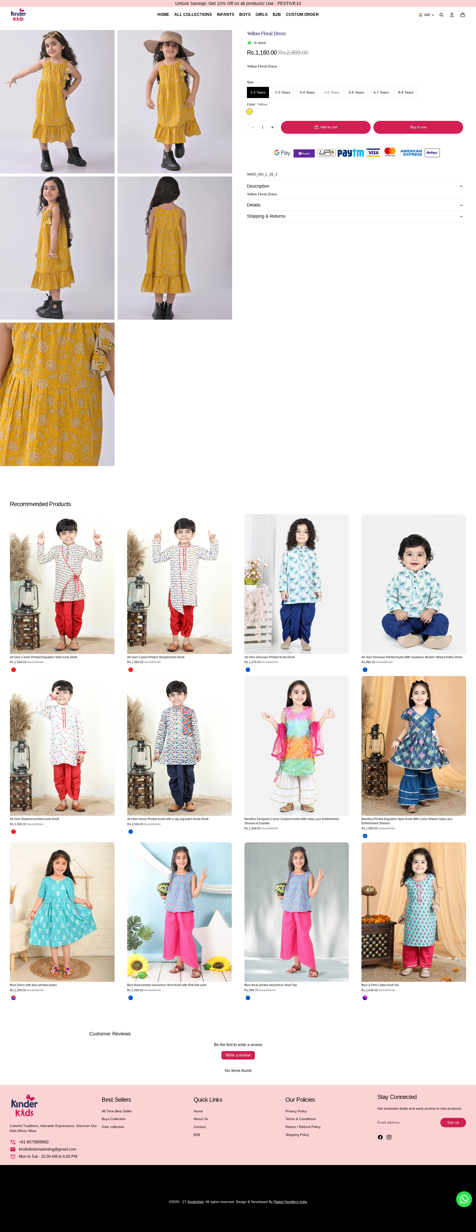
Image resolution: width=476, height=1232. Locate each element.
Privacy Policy (296, 1111)
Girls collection (113, 1127)
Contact (200, 1127)
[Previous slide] (17, 584)
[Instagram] (389, 1137)
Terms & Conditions (300, 1119)
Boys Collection (114, 1119)
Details (254, 205)
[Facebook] (380, 1137)
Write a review (238, 1055)
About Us (201, 1119)
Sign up (453, 1122)
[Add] (341, 646)
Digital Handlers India (290, 1202)
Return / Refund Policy (303, 1127)
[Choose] (106, 646)
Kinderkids (195, 1202)
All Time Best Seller (117, 1111)
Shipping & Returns (266, 216)
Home (198, 1111)
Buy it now (418, 127)
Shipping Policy (297, 1135)
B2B (197, 1135)
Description (258, 186)
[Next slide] (107, 584)
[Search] (441, 14)
